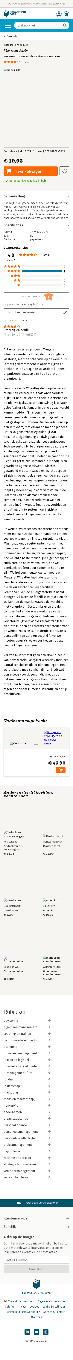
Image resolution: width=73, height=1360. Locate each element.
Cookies (34, 1306)
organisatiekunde (16, 1118)
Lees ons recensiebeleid (18, 320)
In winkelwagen (27, 171)
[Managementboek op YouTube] (36, 1332)
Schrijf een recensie (21, 312)
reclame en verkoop (17, 1158)
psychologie (12, 1151)
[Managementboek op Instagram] (45, 1332)
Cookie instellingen (54, 1306)
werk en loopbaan (16, 1177)
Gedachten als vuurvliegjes (13, 848)
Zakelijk (10, 1227)
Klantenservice (15, 1218)
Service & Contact (54, 1312)
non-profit (11, 1105)
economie (10, 1047)
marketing (11, 1092)
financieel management (20, 1053)
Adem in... (49, 910)
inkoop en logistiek (17, 1060)
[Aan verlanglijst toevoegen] (64, 171)
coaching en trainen (17, 1033)
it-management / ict (18, 1073)
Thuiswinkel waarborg (21, 1301)
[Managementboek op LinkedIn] (27, 1332)
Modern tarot (51, 846)
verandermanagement (19, 1171)
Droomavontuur (14, 971)
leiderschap (12, 1086)
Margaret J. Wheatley (16, 44)
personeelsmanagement (21, 1131)
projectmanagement (18, 1145)
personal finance (15, 1125)
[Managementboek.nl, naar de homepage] (15, 16)
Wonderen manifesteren (52, 973)
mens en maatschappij (19, 1099)
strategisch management (21, 1164)
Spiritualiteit (13, 36)
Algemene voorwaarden (52, 1301)
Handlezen (11, 910)
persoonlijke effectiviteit (20, 1138)
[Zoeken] (65, 25)
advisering (11, 1020)
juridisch (10, 1079)
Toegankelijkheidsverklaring (23, 1312)
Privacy (22, 1306)
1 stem (25, 62)
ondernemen (13, 1112)
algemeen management (20, 1027)
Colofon (9, 1306)
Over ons (36, 1317)
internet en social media (20, 1066)
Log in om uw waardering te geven (23, 304)
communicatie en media (20, 1040)
